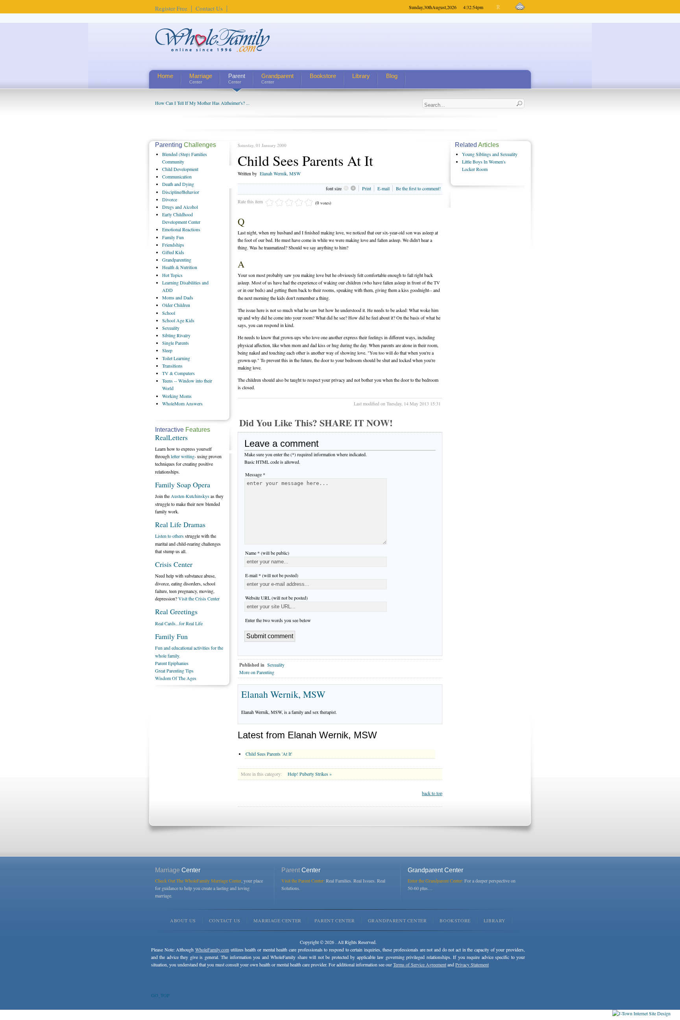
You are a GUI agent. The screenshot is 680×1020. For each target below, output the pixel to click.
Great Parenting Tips (174, 670)
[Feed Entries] (520, 6)
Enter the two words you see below (278, 620)
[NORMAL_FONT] (499, 7)
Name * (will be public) (267, 553)
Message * (255, 474)
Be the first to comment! (418, 188)
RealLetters (171, 437)
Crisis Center (173, 564)
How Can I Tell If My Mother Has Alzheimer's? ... (202, 103)
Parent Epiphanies (171, 663)
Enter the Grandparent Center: (435, 880)
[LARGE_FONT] (505, 7)
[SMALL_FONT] (492, 7)
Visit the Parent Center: (303, 880)
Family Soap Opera (182, 484)
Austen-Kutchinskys (190, 496)
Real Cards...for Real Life (179, 623)
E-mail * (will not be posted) (271, 575)
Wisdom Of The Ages (175, 678)
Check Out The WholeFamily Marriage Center (198, 880)
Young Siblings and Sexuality (489, 154)
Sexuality (276, 664)
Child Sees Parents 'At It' (269, 754)
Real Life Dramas (180, 524)
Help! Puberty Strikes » (310, 774)
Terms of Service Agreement (419, 964)
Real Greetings (176, 611)
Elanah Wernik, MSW (280, 173)
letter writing (182, 456)
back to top (432, 793)
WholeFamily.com (212, 949)
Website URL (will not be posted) (276, 598)
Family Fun (171, 636)
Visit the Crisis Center (199, 598)
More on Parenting (256, 672)
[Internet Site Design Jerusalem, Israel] (641, 1013)
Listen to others (169, 536)
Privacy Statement (472, 964)
